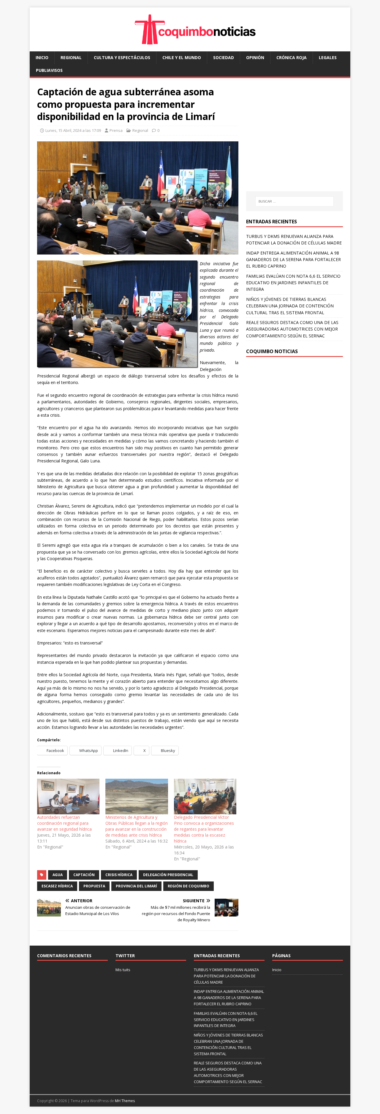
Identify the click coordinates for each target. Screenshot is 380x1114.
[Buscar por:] (294, 201)
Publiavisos (49, 70)
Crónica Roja (291, 57)
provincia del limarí (136, 886)
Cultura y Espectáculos (122, 57)
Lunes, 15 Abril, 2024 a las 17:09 (73, 130)
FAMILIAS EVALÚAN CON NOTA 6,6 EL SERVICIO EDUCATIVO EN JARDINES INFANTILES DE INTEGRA (293, 282)
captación (84, 874)
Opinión (255, 57)
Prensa (116, 130)
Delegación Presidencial (168, 874)
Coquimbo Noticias (272, 351)
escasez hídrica (57, 886)
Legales (328, 57)
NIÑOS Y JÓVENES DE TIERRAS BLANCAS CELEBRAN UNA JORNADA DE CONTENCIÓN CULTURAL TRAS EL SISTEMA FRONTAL (290, 305)
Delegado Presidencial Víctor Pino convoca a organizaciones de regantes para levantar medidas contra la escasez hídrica (204, 829)
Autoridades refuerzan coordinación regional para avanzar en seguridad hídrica (64, 823)
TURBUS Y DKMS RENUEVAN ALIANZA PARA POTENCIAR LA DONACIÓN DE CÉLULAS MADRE (226, 976)
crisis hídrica (118, 874)
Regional (71, 57)
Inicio (42, 57)
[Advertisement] (296, 140)
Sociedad (223, 57)
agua (58, 874)
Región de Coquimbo (188, 886)
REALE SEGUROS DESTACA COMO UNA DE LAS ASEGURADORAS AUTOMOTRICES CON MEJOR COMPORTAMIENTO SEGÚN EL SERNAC (292, 329)
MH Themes (125, 1100)
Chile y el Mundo (181, 57)
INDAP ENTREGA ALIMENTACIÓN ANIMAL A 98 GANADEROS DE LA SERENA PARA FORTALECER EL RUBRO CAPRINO (293, 259)
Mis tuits (122, 969)
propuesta (94, 886)
